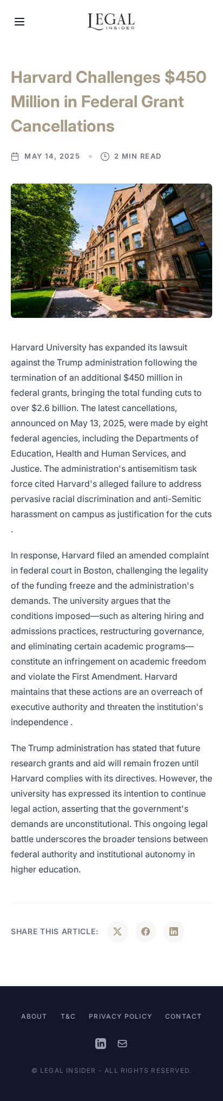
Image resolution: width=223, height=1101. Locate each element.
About (34, 1016)
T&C (68, 1016)
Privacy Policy (120, 1016)
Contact (183, 1016)
